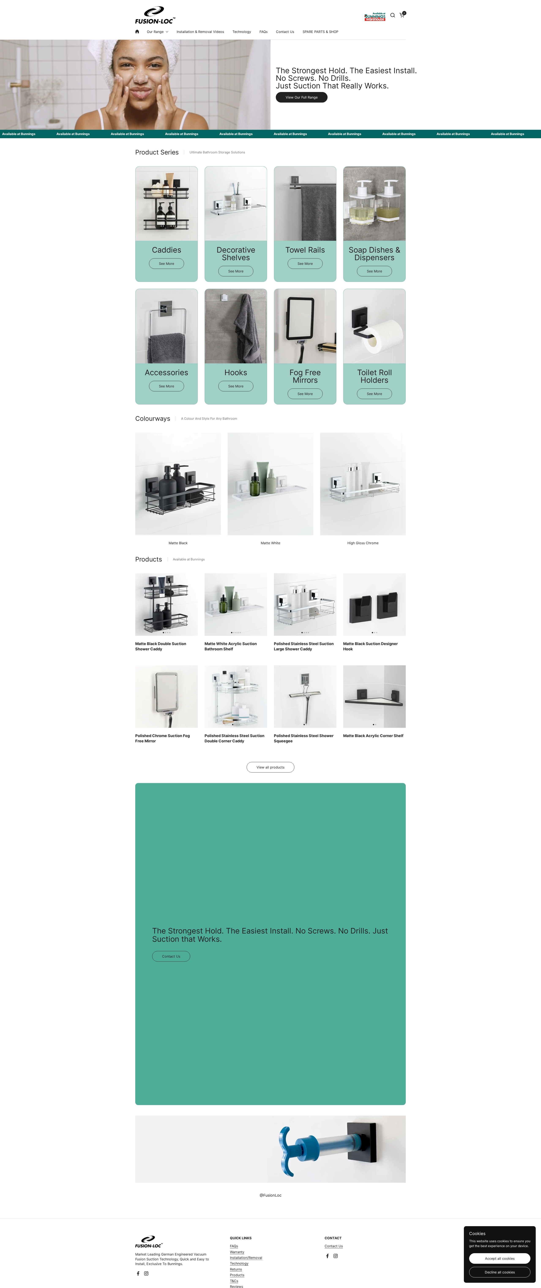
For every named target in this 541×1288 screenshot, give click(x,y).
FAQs (234, 1246)
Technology (239, 1263)
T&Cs (234, 1281)
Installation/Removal (246, 1258)
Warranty (237, 1252)
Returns (236, 1269)
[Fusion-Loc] (155, 15)
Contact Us (334, 1246)
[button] (392, 15)
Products (237, 1275)
